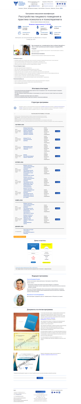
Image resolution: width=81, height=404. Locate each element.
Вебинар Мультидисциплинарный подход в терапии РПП (28, 156)
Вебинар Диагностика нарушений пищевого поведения (28, 148)
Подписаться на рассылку (40, 391)
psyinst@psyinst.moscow (19, 396)
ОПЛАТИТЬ (33, 262)
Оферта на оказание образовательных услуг (21, 400)
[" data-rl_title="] (26, 322)
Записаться (58, 131)
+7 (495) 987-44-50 (34, 3)
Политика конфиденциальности (19, 401)
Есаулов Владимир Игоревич (46, 129)
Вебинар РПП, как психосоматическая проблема (27, 139)
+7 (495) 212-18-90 (34, 4)
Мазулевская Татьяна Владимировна (47, 133)
